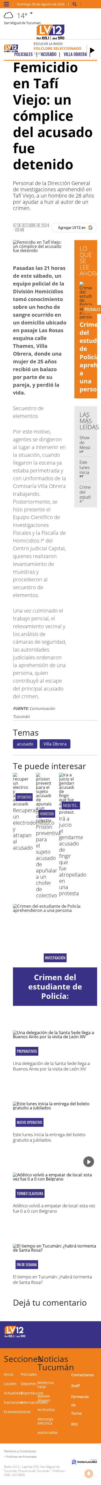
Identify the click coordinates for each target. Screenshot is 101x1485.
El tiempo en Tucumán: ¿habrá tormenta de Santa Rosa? (52, 1279)
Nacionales (13, 1402)
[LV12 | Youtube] (89, 1340)
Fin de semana (27, 1264)
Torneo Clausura (30, 1193)
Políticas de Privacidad (21, 1457)
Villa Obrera (55, 744)
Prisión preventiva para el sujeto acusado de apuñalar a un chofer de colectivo (48, 861)
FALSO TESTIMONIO (75, 805)
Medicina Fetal (46, 1384)
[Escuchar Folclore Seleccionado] (92, 50)
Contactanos (82, 1374)
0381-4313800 (14, 1475)
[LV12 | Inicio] (95, 1358)
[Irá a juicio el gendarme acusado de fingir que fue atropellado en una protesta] (66, 812)
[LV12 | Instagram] (79, 1340)
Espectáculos (32, 1393)
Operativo (24, 797)
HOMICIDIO (47, 813)
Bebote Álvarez (44, 1398)
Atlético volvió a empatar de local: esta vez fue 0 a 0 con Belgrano (54, 1208)
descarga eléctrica (45, 1421)
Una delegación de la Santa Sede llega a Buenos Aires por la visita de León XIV (51, 1066)
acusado (25, 744)
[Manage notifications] (89, 1473)
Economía (12, 1411)
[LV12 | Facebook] (79, 1331)
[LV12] (15, 1336)
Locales (10, 1383)
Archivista (46, 1409)
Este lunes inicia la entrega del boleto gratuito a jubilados (49, 1137)
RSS (74, 1424)
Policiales (29, 1374)
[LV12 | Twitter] (89, 1331)
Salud (26, 1411)
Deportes (29, 1383)
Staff (75, 1385)
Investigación (55, 958)
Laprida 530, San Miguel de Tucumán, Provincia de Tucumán (32, 1468)
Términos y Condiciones (20, 1451)
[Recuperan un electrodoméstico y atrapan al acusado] (20, 804)
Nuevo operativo (29, 1122)
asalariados (47, 1432)
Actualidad (13, 1393)
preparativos (27, 1051)
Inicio (8, 1374)
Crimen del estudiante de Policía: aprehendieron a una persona (55, 996)
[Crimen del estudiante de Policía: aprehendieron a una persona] (55, 935)
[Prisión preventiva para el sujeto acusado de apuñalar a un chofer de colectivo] (43, 820)
